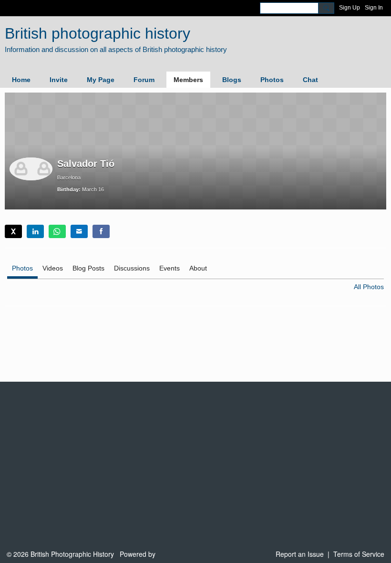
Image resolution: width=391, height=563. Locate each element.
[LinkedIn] (35, 231)
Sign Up (349, 7)
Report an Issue (300, 554)
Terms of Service (358, 554)
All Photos (369, 286)
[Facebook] (101, 231)
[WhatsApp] (57, 231)
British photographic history (97, 33)
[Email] (79, 231)
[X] (13, 231)
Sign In (374, 7)
